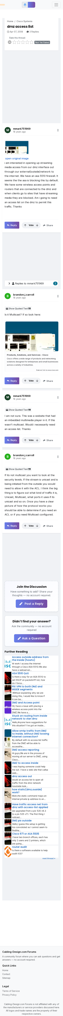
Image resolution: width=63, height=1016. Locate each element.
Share (49, 225)
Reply (13, 225)
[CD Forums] (2, 5)
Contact (6, 974)
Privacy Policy (9, 994)
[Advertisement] (31, 84)
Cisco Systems (24, 21)
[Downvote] (37, 225)
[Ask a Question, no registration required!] (31, 5)
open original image (17, 158)
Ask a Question (33, 638)
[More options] (57, 130)
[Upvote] (25, 225)
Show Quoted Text (18, 308)
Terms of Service (11, 991)
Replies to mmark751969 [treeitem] (35, 283)
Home (10, 21)
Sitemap (6, 978)
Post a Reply (34, 604)
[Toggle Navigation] (56, 5)
